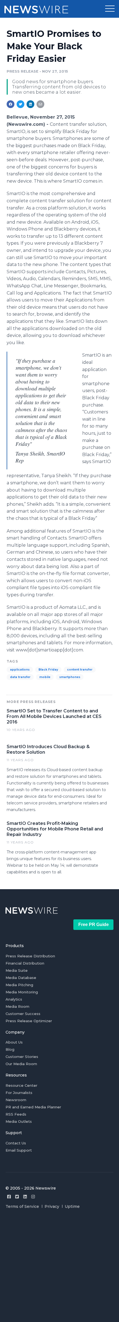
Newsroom (16, 1100)
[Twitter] (17, 1197)
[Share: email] (40, 104)
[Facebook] (9, 1197)
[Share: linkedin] (30, 104)
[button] (110, 8)
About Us (14, 1042)
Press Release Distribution (30, 956)
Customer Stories (22, 1056)
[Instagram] (33, 1197)
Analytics (14, 999)
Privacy (52, 1206)
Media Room (17, 1006)
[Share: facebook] (10, 104)
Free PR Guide (93, 924)
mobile (44, 677)
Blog (10, 1049)
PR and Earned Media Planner (33, 1107)
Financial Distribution (25, 963)
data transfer (20, 677)
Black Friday (48, 669)
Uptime (72, 1206)
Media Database (21, 977)
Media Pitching (19, 985)
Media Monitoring (22, 992)
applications (20, 669)
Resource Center (21, 1085)
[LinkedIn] (25, 1197)
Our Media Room (21, 1064)
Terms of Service (22, 1206)
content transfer (79, 669)
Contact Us (16, 1143)
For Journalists (19, 1092)
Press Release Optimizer (29, 1021)
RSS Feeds (16, 1114)
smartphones (69, 677)
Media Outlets (19, 1121)
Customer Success (23, 1013)
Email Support (19, 1150)
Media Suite (17, 970)
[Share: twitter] (20, 104)
